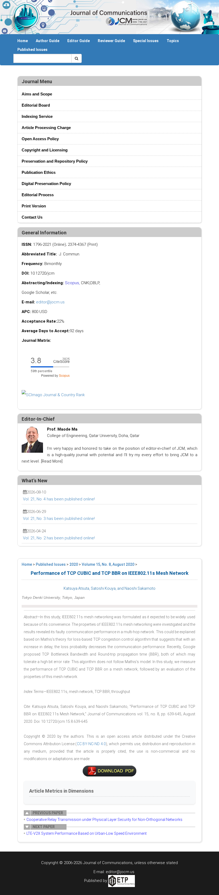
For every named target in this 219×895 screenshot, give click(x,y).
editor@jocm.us (50, 302)
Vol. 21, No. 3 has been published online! (59, 518)
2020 (73, 564)
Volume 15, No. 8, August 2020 (108, 564)
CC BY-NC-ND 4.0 (91, 744)
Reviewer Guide (111, 41)
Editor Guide (78, 41)
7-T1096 (109, 771)
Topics (173, 41)
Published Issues (32, 49)
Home (22, 41)
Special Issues (146, 41)
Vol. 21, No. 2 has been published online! (59, 538)
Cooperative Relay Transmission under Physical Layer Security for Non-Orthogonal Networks (104, 819)
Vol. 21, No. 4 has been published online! (59, 499)
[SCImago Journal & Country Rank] (53, 394)
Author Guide (47, 41)
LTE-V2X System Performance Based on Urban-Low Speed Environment (86, 833)
